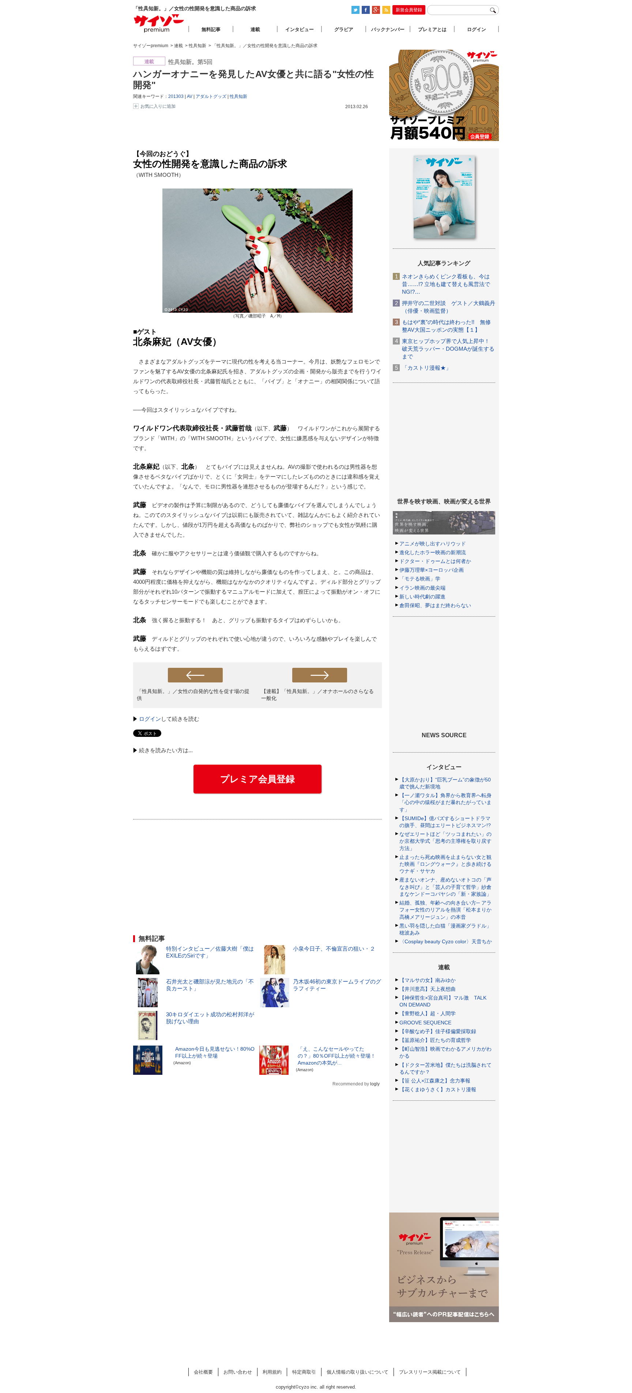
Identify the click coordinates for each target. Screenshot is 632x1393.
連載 (255, 29)
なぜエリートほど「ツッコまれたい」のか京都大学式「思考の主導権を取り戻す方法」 (445, 841)
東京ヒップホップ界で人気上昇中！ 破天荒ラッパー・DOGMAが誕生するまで (448, 348)
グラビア (343, 29)
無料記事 (211, 29)
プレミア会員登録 (257, 779)
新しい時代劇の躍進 (422, 597)
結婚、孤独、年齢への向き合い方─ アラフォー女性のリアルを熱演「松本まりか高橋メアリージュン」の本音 (445, 910)
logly (375, 1083)
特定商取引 (304, 1372)
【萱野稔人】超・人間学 (427, 1013)
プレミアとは (432, 29)
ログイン (150, 719)
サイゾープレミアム (159, 23)
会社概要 (203, 1372)
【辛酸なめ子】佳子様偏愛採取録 (437, 1031)
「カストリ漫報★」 (426, 368)
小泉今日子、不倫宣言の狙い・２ (334, 948)
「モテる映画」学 (419, 579)
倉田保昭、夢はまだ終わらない (435, 605)
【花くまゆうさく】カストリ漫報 (437, 1089)
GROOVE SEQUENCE (425, 1022)
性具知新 (238, 96)
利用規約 (272, 1372)
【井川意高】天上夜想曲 (427, 989)
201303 (176, 96)
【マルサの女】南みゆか (427, 980)
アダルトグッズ (211, 96)
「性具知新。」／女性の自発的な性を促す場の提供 (193, 694)
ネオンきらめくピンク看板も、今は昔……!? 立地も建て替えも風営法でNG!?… (446, 284)
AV (189, 96)
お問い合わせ (237, 1372)
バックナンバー (388, 29)
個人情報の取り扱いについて (357, 1372)
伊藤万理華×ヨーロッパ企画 (431, 570)
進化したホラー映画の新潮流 (432, 552)
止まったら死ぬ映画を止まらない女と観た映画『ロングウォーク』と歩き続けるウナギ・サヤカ (445, 864)
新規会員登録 (409, 9)
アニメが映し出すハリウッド (432, 544)
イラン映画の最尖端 (422, 588)
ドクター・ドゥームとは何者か (435, 561)
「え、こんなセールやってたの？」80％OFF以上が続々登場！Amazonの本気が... (337, 1056)
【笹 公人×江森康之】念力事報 (434, 1081)
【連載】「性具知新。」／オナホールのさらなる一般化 (317, 694)
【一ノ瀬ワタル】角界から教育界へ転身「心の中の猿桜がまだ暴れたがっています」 (445, 802)
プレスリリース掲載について (430, 1372)
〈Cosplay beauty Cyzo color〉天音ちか (445, 941)
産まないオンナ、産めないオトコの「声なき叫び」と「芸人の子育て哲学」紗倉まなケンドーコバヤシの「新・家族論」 (445, 887)
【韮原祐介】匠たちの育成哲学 (435, 1040)
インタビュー (299, 29)
